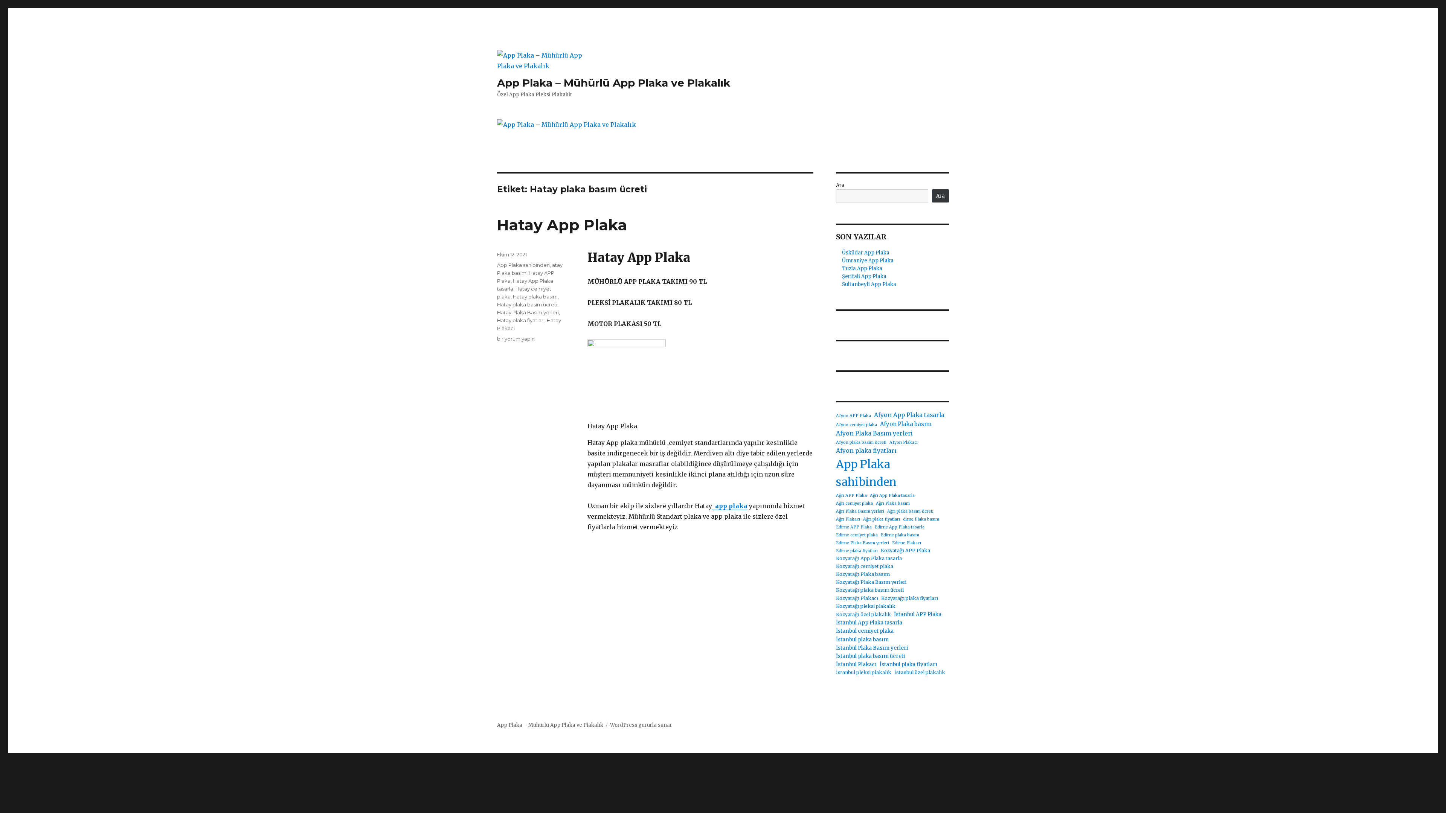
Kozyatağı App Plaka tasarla (869, 558)
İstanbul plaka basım (862, 639)
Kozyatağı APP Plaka (905, 550)
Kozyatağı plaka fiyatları (909, 598)
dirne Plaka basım (921, 519)
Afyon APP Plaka (853, 415)
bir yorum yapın (516, 339)
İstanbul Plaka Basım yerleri (872, 647)
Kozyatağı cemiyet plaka (864, 566)
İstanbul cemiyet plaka (865, 630)
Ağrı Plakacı (848, 519)
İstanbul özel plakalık (919, 672)
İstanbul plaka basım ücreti (870, 656)
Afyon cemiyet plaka (856, 424)
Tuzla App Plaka (862, 268)
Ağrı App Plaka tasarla (892, 495)
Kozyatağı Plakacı (857, 598)
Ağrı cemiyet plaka (854, 503)
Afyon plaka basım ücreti (861, 442)
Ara (840, 185)
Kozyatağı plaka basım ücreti (870, 590)
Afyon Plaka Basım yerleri (874, 433)
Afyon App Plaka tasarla (909, 415)
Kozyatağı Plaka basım (863, 574)
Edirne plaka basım (900, 535)
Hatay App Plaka (562, 225)
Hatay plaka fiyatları (521, 320)
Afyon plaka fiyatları (866, 450)
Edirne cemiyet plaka (857, 535)
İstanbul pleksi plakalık (863, 672)
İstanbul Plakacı (856, 664)
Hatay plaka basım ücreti (527, 304)
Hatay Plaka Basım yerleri (528, 312)
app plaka (729, 506)
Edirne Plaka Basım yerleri (862, 542)
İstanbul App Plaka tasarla (869, 622)
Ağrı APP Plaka (851, 495)
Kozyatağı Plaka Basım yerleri (871, 582)
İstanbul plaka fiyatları (908, 664)
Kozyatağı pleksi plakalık (865, 606)
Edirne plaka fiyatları (857, 550)
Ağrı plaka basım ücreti (910, 511)
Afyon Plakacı (903, 442)
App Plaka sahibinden (523, 265)
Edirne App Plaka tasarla (899, 527)
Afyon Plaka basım (906, 424)
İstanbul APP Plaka (917, 614)
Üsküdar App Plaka (865, 253)
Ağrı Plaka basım (893, 503)
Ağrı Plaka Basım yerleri (860, 511)
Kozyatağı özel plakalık (863, 614)
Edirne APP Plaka (854, 527)
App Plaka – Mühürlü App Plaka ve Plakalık (613, 82)
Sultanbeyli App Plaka (869, 284)
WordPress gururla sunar (641, 725)
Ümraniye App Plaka (868, 260)
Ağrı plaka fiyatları (881, 519)
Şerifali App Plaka (864, 276)
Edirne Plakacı (906, 542)
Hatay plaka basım (535, 297)
